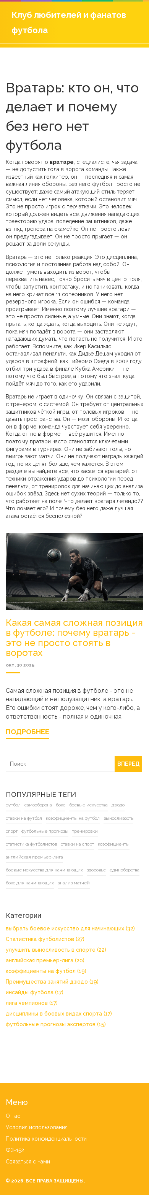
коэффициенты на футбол (73, 818)
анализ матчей (74, 883)
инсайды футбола (34, 992)
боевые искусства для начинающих (44, 870)
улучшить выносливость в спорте (56, 950)
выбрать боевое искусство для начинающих (70, 928)
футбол (13, 805)
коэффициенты (114, 844)
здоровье (96, 870)
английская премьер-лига (34, 857)
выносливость (118, 818)
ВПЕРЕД (128, 764)
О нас (13, 1116)
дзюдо (118, 805)
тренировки (85, 831)
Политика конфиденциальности (46, 1139)
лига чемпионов (32, 1003)
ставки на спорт (77, 844)
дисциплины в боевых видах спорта (59, 1014)
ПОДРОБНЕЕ (27, 732)
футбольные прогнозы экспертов (56, 1024)
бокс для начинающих (30, 883)
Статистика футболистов (45, 939)
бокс (60, 805)
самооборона (38, 805)
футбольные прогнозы (44, 831)
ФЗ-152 (15, 1150)
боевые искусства (88, 805)
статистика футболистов (31, 844)
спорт (12, 831)
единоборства (124, 870)
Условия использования (37, 1127)
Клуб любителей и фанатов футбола (68, 22)
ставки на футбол (24, 818)
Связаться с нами (28, 1161)
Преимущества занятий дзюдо (52, 982)
